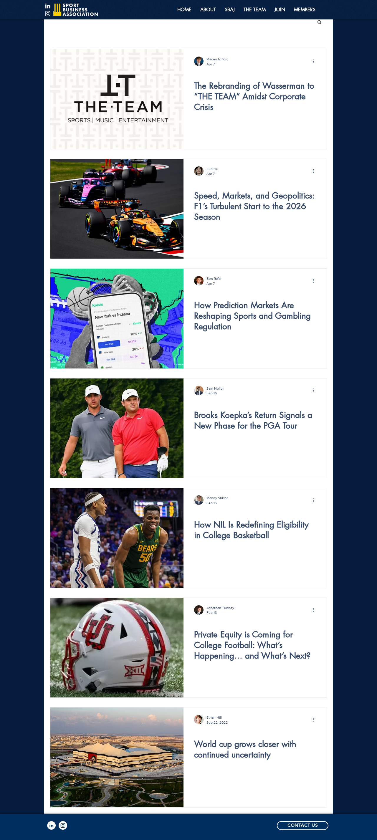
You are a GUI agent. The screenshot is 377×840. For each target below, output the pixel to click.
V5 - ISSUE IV (206, 403)
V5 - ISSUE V (205, 74)
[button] (319, 22)
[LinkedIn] (47, 5)
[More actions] (315, 61)
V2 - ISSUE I (205, 732)
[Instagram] (47, 13)
